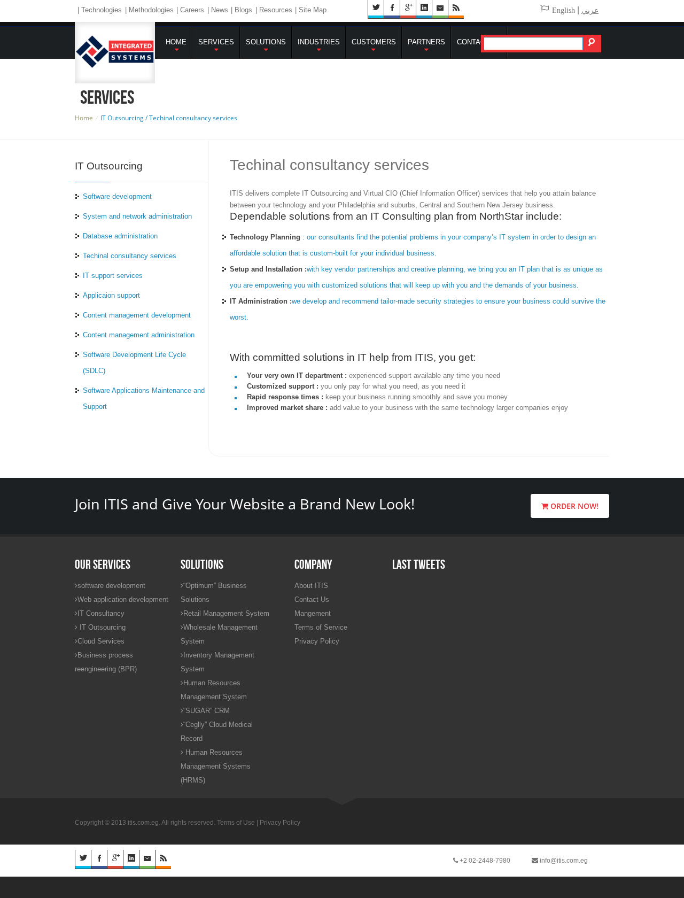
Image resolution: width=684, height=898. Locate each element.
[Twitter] (83, 859)
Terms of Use (236, 822)
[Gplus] (115, 859)
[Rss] (163, 859)
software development (111, 586)
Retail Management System (226, 613)
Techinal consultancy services (129, 256)
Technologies (101, 10)
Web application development (122, 599)
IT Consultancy (101, 613)
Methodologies (151, 10)
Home (176, 42)
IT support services (113, 276)
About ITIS (311, 586)
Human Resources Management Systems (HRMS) (216, 766)
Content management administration (139, 335)
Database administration (120, 236)
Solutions (266, 42)
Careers (192, 10)
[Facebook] (99, 859)
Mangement (312, 613)
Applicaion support (111, 295)
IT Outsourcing (101, 627)
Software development (117, 196)
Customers (374, 42)
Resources (275, 10)
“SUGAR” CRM (206, 711)
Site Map (313, 10)
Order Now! (573, 506)
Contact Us (479, 42)
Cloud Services (101, 641)
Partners (426, 42)
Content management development (137, 315)
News (219, 10)
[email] (147, 859)
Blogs (243, 10)
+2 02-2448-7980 (484, 860)
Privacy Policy (316, 641)
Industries (319, 42)
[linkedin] (131, 859)
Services (216, 42)
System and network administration (137, 216)
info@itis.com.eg (563, 860)
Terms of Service (320, 627)
